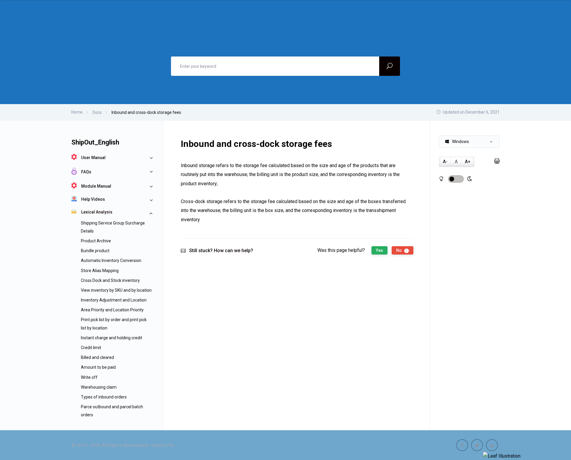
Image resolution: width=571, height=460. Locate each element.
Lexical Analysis (96, 212)
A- (445, 161)
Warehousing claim (99, 387)
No (401, 250)
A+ (467, 161)
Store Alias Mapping (100, 270)
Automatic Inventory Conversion (111, 260)
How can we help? (233, 250)
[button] (469, 142)
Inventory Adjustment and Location (114, 300)
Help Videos (93, 199)
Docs (97, 112)
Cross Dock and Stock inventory (110, 280)
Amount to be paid (98, 367)
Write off (89, 377)
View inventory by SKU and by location (116, 290)
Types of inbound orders (104, 397)
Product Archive (96, 240)
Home (77, 112)
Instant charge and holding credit (111, 337)
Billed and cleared (97, 357)
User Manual (93, 157)
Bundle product (95, 250)
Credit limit (91, 347)
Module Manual (96, 186)
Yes (379, 250)
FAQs (86, 171)
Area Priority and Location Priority (112, 309)
